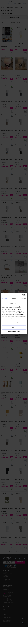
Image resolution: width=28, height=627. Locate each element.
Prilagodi (13, 327)
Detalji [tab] (14, 298)
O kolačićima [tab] (23, 298)
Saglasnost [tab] (5, 298)
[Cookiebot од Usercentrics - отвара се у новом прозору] (20, 295)
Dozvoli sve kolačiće (14, 323)
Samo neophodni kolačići (14, 331)
